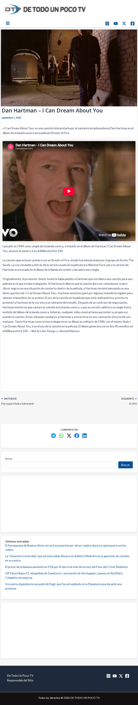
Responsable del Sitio (20, 680)
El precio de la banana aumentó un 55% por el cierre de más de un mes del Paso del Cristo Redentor (66, 567)
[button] (53, 436)
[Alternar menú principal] (7, 23)
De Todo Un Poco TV (20, 675)
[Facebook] (132, 23)
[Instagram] (107, 23)
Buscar (8, 458)
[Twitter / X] (124, 23)
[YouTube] (116, 23)
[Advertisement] (69, 361)
